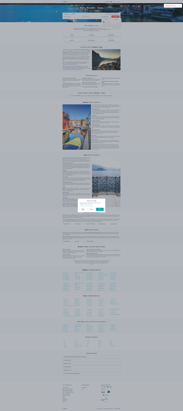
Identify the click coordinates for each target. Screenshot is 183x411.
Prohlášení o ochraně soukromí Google (86, 205)
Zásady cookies (89, 203)
